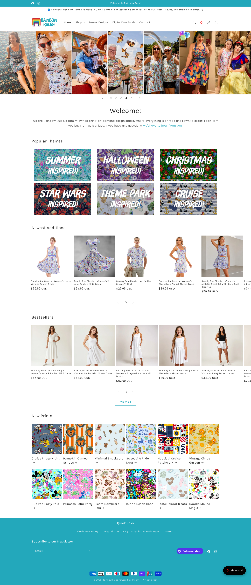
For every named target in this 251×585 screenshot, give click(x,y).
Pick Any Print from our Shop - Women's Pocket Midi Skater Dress (93, 372)
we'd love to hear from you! (163, 126)
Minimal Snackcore (109, 458)
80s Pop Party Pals (45, 504)
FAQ (125, 531)
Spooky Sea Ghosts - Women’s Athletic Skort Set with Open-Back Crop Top (220, 284)
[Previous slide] (102, 98)
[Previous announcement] (33, 10)
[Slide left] (118, 302)
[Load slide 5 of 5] (131, 98)
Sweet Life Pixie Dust (137, 460)
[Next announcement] (218, 10)
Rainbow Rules (110, 580)
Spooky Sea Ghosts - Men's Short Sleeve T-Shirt (134, 282)
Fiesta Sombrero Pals (107, 506)
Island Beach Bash (140, 504)
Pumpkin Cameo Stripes (75, 460)
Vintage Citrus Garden (199, 460)
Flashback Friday (88, 531)
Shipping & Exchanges (145, 531)
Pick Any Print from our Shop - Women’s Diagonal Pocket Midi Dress (133, 373)
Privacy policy (150, 579)
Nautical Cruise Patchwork (169, 460)
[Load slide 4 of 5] (126, 98)
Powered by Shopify (129, 580)
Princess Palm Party (78, 504)
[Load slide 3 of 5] (121, 98)
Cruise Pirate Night (46, 458)
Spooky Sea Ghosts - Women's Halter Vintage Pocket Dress (51, 282)
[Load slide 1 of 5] (111, 98)
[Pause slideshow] (148, 98)
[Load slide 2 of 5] (116, 98)
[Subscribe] (89, 551)
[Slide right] (133, 302)
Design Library (111, 531)
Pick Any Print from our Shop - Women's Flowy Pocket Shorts (218, 372)
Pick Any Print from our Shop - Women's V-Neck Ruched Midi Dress (51, 372)
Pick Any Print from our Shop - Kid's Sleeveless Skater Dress (178, 372)
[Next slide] (140, 98)
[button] (80, 22)
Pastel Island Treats (172, 504)
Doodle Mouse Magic (199, 506)
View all (125, 401)
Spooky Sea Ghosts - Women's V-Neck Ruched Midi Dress (92, 282)
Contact (168, 531)
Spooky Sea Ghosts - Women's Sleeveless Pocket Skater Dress (176, 282)
